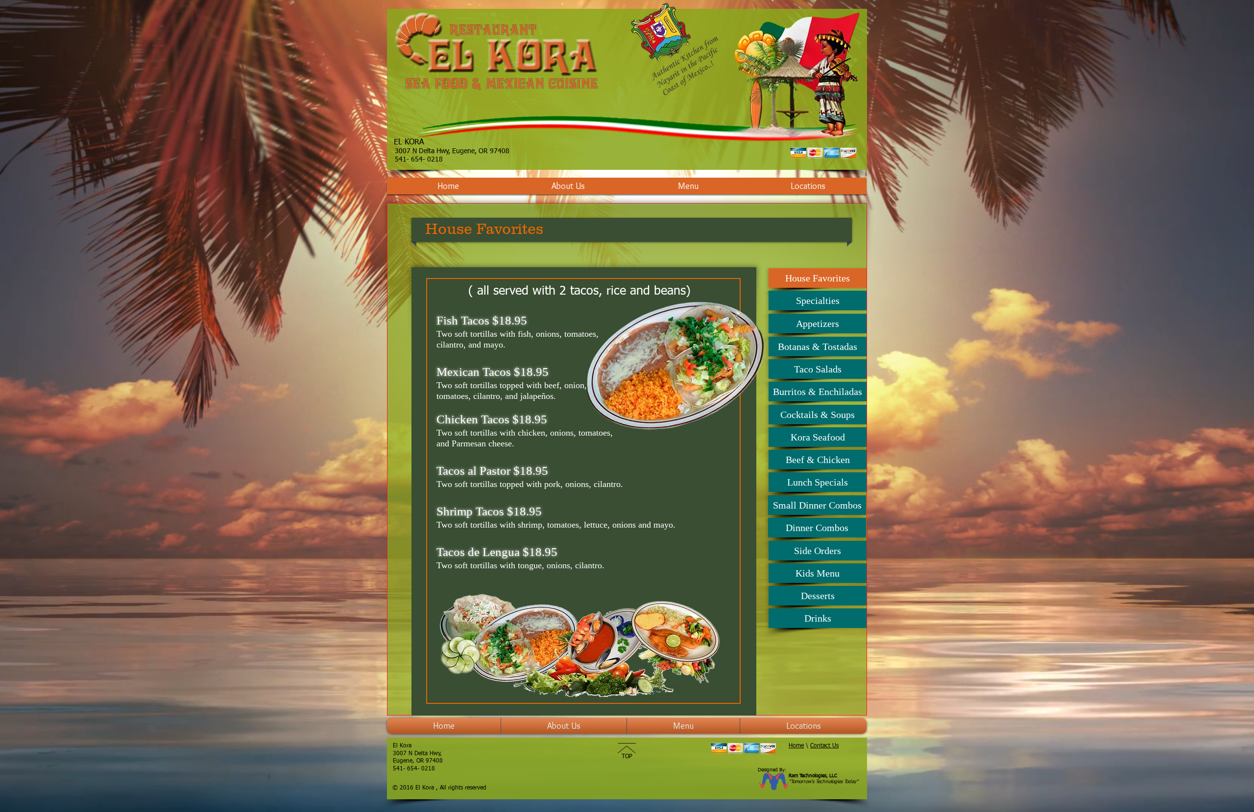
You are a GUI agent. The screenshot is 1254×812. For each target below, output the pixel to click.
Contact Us (824, 746)
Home (796, 746)
